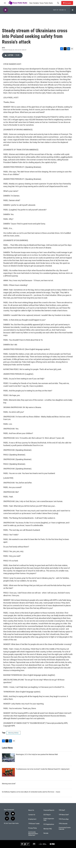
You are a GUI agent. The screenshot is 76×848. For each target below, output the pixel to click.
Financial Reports (49, 810)
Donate (68, 3)
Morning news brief (8, 784)
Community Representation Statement (33, 833)
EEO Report (47, 814)
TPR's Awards (63, 823)
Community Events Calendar (65, 828)
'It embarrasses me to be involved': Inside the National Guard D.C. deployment (42, 769)
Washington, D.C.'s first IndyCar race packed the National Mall (37, 754)
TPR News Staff (64, 814)
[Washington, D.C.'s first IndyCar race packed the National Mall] (8, 757)
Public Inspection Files (49, 819)
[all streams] (73, 10)
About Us (31, 810)
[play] (5, 10)
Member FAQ (48, 829)
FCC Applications (49, 824)
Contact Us (31, 814)
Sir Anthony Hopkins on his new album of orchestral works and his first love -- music (31, 792)
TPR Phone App (64, 819)
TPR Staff (62, 810)
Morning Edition (13, 733)
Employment (32, 819)
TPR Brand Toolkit (33, 823)
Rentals (46, 833)
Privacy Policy (32, 828)
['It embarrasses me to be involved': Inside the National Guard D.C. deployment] (8, 772)
